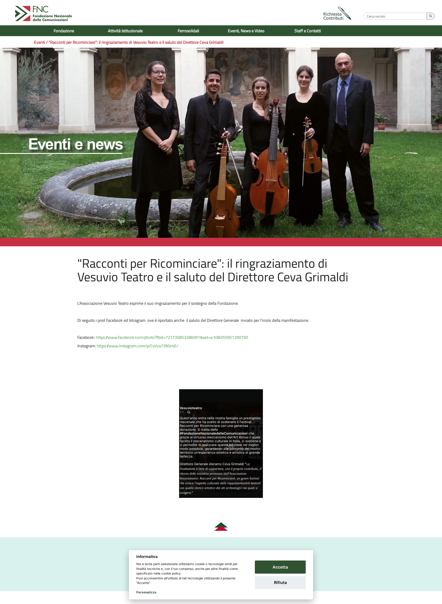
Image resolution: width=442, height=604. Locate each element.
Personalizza (146, 592)
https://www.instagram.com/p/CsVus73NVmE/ (138, 346)
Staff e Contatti (307, 31)
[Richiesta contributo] (337, 13)
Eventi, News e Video (246, 31)
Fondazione (64, 31)
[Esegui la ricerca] (431, 16)
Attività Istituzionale (125, 31)
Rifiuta (280, 582)
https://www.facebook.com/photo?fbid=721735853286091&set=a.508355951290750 (172, 337)
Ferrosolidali (188, 31)
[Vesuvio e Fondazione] (221, 443)
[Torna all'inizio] (221, 526)
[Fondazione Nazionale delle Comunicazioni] (43, 13)
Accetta (280, 567)
